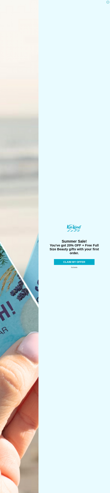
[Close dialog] (108, 2)
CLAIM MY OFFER (74, 262)
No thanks (74, 267)
